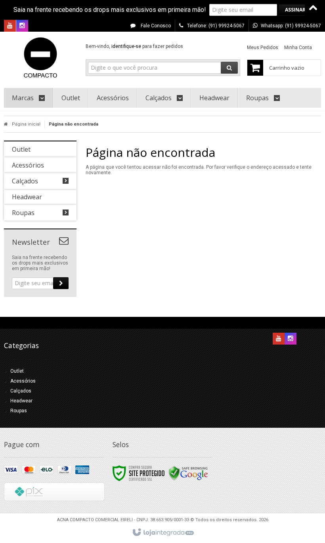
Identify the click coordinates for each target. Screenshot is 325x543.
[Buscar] (229, 68)
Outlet (17, 371)
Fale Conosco (155, 26)
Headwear (21, 401)
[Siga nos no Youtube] (10, 26)
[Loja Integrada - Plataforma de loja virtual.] (163, 532)
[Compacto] (40, 58)
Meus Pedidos (262, 47)
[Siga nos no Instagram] (22, 26)
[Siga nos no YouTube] (279, 339)
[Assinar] (295, 10)
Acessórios (23, 381)
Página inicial (26, 124)
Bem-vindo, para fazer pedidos (134, 46)
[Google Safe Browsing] (188, 473)
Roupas (18, 410)
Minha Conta (298, 47)
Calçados (20, 391)
